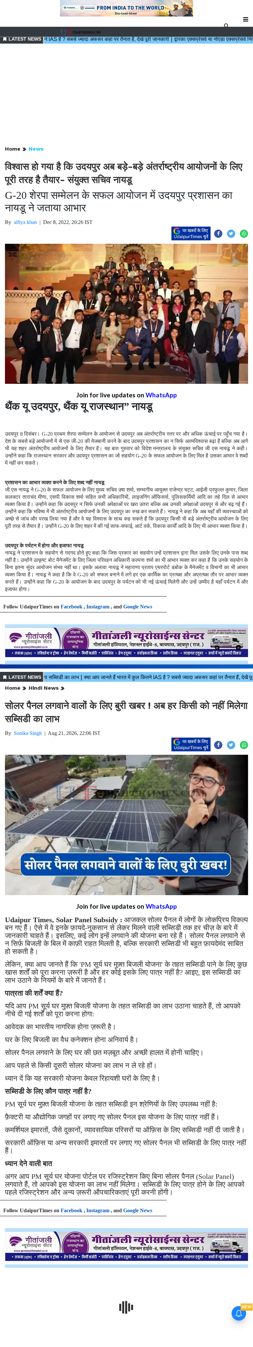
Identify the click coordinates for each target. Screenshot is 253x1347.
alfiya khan (25, 222)
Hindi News (44, 688)
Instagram (97, 606)
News (36, 149)
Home (12, 149)
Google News (137, 606)
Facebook (71, 606)
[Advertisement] (126, 95)
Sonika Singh (28, 733)
